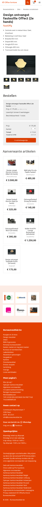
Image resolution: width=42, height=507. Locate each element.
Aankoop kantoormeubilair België (15, 475)
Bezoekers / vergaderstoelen (31, 9)
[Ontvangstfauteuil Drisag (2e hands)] (30, 192)
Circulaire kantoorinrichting (13, 390)
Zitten (18, 9)
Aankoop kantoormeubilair (13, 473)
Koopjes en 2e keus (10, 335)
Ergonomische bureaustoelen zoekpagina (18, 490)
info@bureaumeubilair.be (12, 417)
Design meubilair (9, 337)
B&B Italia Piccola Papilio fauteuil (30, 171)
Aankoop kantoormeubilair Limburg (16, 478)
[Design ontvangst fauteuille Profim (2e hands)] (12, 252)
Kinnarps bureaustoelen (12, 345)
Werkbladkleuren (9, 395)
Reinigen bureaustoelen (12, 392)
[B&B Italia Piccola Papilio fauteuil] (30, 162)
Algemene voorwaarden (12, 387)
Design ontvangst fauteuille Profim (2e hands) (11, 261)
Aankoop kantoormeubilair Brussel (16, 483)
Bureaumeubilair (9, 495)
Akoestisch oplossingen (12, 355)
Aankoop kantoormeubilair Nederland (17, 488)
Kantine (6, 360)
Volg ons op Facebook (12, 425)
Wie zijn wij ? (7, 382)
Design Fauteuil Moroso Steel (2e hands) (12, 201)
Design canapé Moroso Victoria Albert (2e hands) (12, 172)
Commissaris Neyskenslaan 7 (14, 410)
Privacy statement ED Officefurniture (16, 493)
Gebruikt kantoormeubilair (13, 465)
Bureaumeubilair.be (8, 9)
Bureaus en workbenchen (12, 350)
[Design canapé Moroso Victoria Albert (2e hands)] (12, 162)
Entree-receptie (9, 365)
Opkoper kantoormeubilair (13, 385)
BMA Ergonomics (9, 342)
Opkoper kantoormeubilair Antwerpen (17, 480)
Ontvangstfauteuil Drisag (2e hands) (30, 200)
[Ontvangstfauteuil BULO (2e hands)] (12, 221)
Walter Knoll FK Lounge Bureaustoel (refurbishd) (30, 231)
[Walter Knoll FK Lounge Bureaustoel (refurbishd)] (30, 221)
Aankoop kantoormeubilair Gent (15, 485)
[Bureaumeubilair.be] (9, 2)
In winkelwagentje (21, 140)
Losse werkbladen (9, 372)
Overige (6, 370)
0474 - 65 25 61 (8, 415)
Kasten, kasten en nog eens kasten (16, 347)
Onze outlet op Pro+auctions (13, 468)
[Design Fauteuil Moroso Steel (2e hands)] (12, 192)
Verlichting (7, 367)
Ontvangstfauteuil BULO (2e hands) (11, 229)
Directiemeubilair (9, 362)
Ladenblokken (8, 352)
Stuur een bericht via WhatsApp (17, 422)
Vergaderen (7, 357)
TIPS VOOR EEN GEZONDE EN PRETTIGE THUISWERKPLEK (18, 398)
